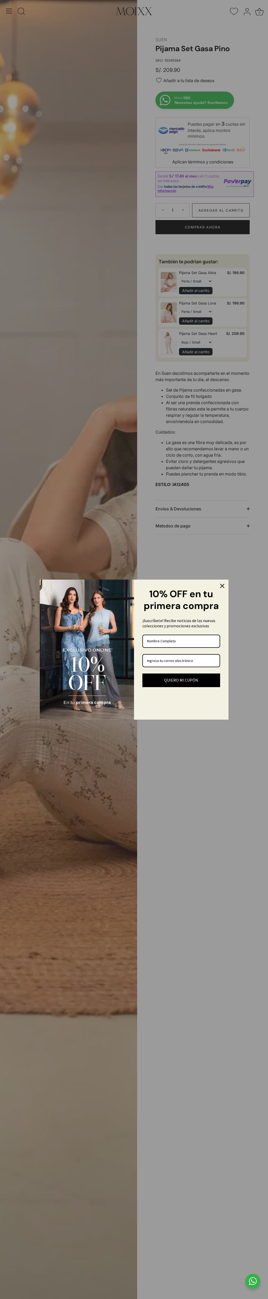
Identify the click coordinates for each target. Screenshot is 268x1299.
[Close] (222, 586)
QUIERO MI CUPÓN (181, 680)
